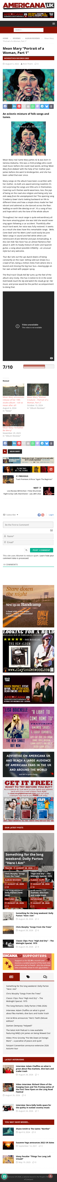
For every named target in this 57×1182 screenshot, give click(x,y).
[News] (8, 1145)
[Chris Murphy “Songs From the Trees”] (8, 930)
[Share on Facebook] (5, 106)
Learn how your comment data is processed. (28, 556)
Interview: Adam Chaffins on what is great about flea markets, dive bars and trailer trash (40, 890)
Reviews (16, 38)
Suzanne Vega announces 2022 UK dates (35, 1142)
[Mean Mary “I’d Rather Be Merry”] (13, 420)
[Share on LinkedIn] (14, 106)
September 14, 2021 (28, 1146)
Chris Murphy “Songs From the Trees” (15, 874)
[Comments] (45, 977)
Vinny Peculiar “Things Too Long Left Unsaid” (33, 1157)
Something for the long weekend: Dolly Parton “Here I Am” (24, 858)
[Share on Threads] (51, 106)
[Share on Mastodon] (37, 106)
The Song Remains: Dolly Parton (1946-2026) (14, 892)
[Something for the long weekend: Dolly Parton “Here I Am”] (8, 916)
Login (51, 514)
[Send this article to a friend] (23, 106)
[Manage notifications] (50, 1176)
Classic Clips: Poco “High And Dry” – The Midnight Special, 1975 (41, 873)
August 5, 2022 (12, 63)
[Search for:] (28, 30)
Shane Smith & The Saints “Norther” (33, 1128)
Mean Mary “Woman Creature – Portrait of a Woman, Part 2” (37, 400)
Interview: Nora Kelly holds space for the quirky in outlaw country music (33, 1106)
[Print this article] (28, 106)
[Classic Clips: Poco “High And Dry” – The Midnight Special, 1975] (8, 944)
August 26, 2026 (12, 1095)
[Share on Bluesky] (46, 106)
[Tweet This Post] (9, 106)
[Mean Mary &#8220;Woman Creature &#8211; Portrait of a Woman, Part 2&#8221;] (38, 390)
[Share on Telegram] (42, 106)
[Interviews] (8, 1069)
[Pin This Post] (19, 106)
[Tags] (28, 977)
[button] (53, 23)
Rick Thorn (28, 63)
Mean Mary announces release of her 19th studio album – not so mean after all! (13, 401)
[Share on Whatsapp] (33, 106)
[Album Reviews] (8, 1132)
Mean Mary (15, 451)
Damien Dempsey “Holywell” (19, 1025)
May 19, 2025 (25, 1162)
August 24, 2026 (26, 1111)
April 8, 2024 (24, 1132)
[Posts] (11, 977)
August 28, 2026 (24, 868)
